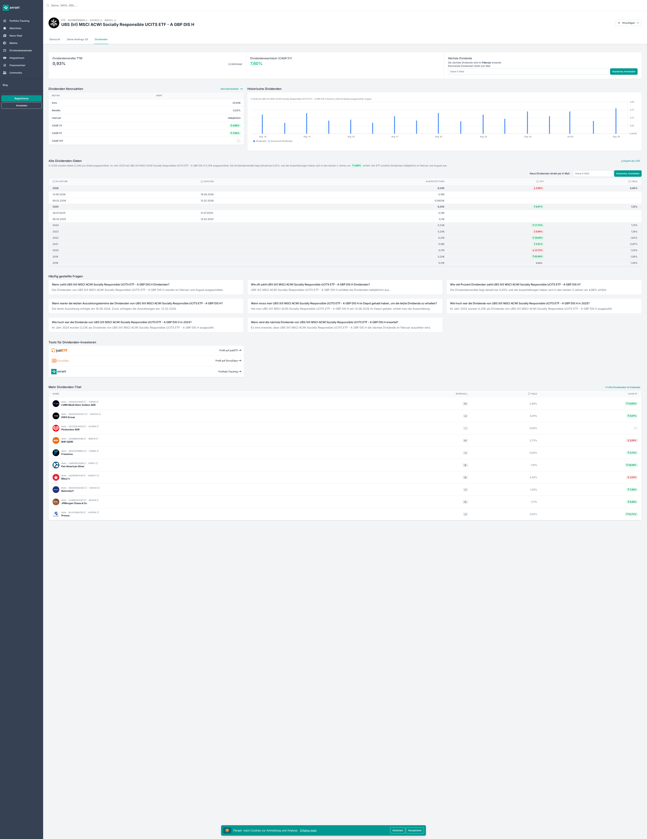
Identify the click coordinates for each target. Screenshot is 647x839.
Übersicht (54, 39)
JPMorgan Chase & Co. (74, 503)
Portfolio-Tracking (19, 20)
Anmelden (21, 105)
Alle (230, 88)
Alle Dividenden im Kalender (624, 387)
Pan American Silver (72, 466)
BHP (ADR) (67, 441)
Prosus (65, 515)
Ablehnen (397, 830)
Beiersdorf (67, 490)
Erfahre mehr (308, 830)
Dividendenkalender (20, 50)
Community (15, 72)
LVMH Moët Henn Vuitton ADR (78, 404)
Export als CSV (631, 160)
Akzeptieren (415, 830)
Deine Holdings (77, 39)
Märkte (13, 43)
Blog (5, 84)
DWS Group (68, 417)
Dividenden (101, 39)
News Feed (15, 35)
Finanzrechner (17, 65)
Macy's (65, 478)
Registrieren (21, 98)
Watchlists (15, 28)
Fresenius (67, 454)
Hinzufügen (628, 22)
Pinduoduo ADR (70, 429)
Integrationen (16, 57)
